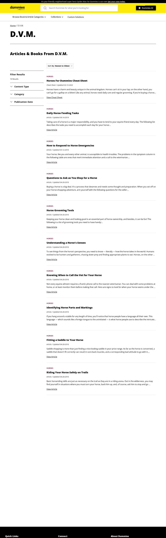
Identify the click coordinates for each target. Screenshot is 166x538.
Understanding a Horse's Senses (66, 242)
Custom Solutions (76, 17)
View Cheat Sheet (54, 97)
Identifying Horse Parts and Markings (69, 307)
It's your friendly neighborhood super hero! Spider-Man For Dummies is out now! (83, 1)
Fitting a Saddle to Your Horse (65, 340)
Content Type (21, 86)
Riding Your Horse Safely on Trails (67, 372)
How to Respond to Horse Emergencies (70, 145)
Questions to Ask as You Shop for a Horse (72, 178)
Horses (50, 76)
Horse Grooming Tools (60, 210)
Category (19, 94)
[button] (29, 17)
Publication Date (23, 101)
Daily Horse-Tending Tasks (63, 113)
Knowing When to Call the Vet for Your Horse (74, 275)
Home (13, 25)
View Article (52, 130)
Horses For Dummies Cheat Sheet (67, 80)
